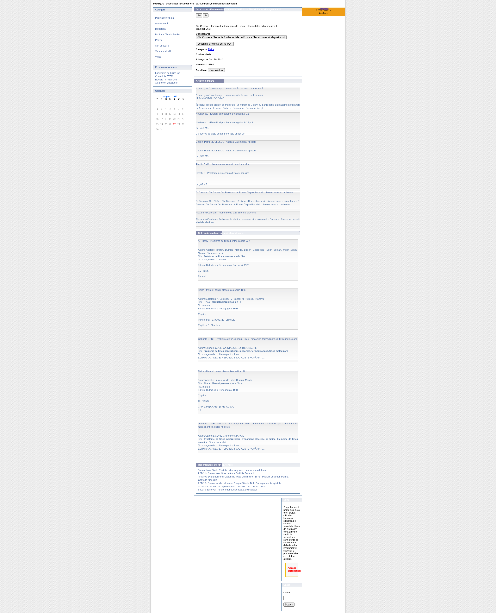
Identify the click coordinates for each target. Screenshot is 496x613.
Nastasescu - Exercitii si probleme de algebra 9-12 (222, 113)
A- (205, 15)
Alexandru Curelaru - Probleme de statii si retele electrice (226, 212)
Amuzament (161, 23)
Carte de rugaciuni (208, 480)
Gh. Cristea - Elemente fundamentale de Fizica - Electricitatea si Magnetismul (241, 37)
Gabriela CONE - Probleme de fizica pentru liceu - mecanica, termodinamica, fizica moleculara (247, 339)
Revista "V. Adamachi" (166, 79)
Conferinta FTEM (164, 76)
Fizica (211, 49)
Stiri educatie (162, 45)
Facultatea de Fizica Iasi (168, 73)
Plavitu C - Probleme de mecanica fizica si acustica (222, 164)
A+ (199, 15)
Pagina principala (164, 17)
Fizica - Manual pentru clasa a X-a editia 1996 (222, 290)
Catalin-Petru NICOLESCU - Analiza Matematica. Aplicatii (226, 142)
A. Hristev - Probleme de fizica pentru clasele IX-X (224, 241)
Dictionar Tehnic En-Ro (167, 34)
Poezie (159, 40)
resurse (172, 67)
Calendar (160, 91)
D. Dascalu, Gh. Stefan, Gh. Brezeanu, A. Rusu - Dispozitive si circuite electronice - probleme (244, 192)
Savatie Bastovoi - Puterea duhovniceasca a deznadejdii (227, 489)
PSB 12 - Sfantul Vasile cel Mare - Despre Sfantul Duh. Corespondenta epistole (239, 483)
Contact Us (324, 9)
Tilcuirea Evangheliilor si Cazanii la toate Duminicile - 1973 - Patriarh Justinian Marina (243, 476)
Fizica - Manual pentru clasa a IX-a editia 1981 (222, 371)
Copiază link (216, 70)
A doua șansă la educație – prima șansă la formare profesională (229, 88)
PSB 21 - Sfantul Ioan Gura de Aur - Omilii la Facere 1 (226, 473)
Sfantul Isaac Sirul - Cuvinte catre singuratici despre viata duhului (232, 470)
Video (158, 56)
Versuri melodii (163, 51)
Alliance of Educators (166, 82)
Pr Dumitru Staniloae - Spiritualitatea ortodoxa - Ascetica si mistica (232, 486)
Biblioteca (160, 29)
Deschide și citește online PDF (214, 43)
